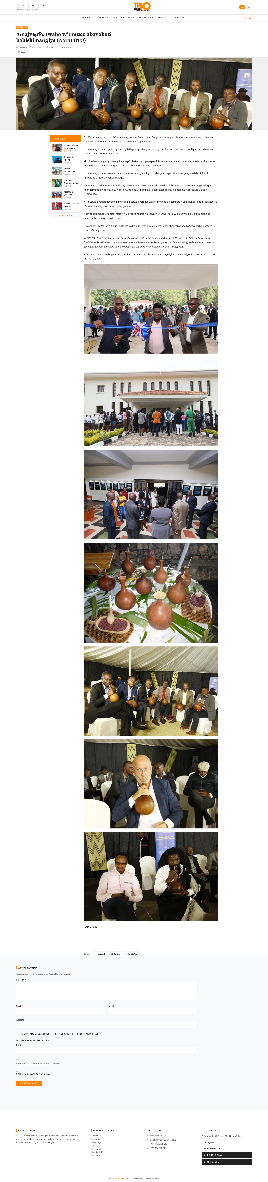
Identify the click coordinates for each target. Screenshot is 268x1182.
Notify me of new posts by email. (33, 1074)
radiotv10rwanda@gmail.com (162, 1140)
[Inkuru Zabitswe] (250, 18)
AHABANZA (87, 18)
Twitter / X (222, 1136)
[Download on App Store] (43, 5)
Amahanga (96, 1142)
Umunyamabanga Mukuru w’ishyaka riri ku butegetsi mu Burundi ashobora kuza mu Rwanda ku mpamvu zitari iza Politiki (71, 205)
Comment (21, 980)
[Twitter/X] (23, 5)
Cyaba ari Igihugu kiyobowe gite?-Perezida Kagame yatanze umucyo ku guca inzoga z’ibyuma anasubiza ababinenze (71, 158)
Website (20, 1020)
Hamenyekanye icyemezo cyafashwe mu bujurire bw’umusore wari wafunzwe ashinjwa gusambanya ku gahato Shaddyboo (71, 146)
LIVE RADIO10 (164, 18)
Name (19, 1006)
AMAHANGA (118, 18)
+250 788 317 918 (157, 1148)
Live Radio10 (97, 1152)
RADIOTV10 (121, 1178)
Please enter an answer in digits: (33, 1040)
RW (242, 7)
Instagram (208, 1142)
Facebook (100, 954)
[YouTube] (33, 5)
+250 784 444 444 (158, 1144)
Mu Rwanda (96, 1139)
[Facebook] (18, 5)
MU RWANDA (102, 18)
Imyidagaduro (97, 1149)
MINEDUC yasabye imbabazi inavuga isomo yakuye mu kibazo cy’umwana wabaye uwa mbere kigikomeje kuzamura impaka (70, 193)
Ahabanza (96, 1135)
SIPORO (131, 18)
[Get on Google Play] (38, 5)
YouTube (236, 1136)
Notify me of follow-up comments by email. (38, 1064)
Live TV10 (95, 1155)
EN (248, 7)
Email (112, 1006)
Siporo (94, 1146)
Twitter (117, 954)
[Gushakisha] (245, 18)
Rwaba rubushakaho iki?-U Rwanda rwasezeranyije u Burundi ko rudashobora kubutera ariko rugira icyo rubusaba (71, 170)
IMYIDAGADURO (146, 18)
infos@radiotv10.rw (158, 1135)
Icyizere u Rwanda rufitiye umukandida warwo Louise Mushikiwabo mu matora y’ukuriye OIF (71, 181)
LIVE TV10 (180, 18)
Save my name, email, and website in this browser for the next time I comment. (60, 1034)
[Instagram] (28, 5)
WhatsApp (132, 954)
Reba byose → (66, 215)
